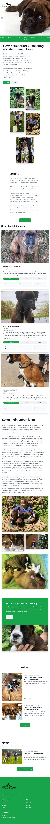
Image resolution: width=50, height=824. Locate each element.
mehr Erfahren (24, 220)
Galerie (41, 37)
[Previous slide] (2, 18)
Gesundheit (12, 278)
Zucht (9, 37)
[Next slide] (48, 18)
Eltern (40, 278)
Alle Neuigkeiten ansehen (24, 769)
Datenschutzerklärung (8, 817)
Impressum (5, 815)
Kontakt (7, 82)
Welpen (18, 37)
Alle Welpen (24, 725)
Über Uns (25, 38)
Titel (27, 278)
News (33, 37)
